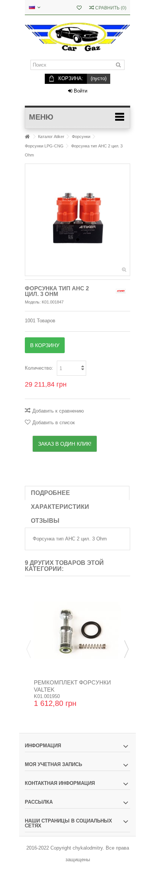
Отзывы (45, 520)
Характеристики (60, 507)
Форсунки (81, 136)
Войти (79, 91)
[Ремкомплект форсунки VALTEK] (77, 630)
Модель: (33, 302)
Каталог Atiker (51, 136)
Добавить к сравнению (58, 411)
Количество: (39, 368)
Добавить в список (53, 422)
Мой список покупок (79, 8)
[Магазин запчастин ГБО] (77, 37)
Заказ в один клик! (64, 444)
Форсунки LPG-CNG (44, 146)
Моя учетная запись (53, 764)
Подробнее (50, 493)
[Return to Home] (27, 136)
